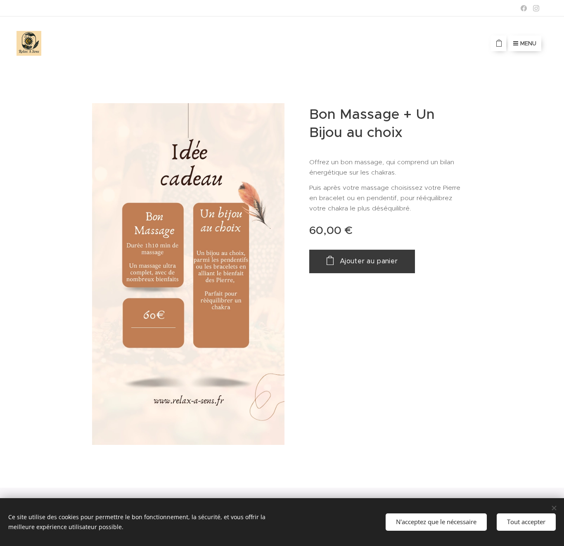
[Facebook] (524, 8)
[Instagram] (536, 8)
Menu (528, 43)
